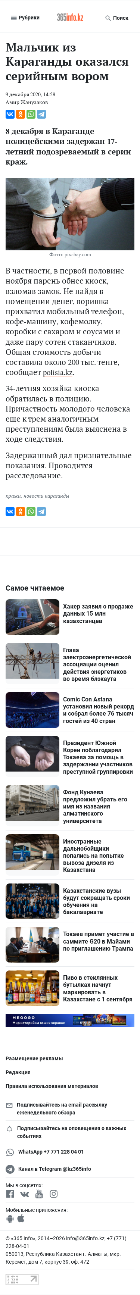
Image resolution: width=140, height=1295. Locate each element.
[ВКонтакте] (10, 114)
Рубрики (29, 18)
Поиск (120, 18)
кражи (13, 495)
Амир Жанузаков (27, 102)
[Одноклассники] (20, 114)
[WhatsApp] (31, 114)
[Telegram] (41, 114)
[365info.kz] (70, 17)
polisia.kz (57, 372)
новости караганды (46, 495)
